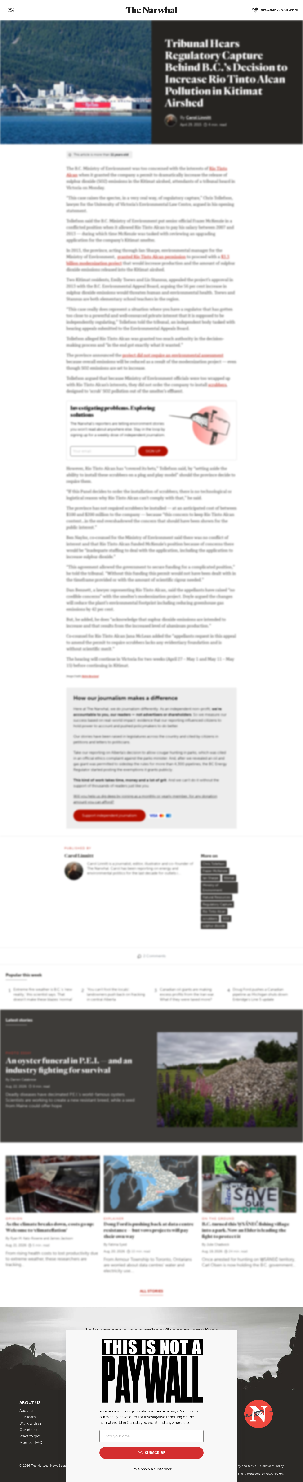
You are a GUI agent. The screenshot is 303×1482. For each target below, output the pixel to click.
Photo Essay (18, 1053)
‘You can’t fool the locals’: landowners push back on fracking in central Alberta (116, 994)
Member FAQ (30, 1442)
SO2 (226, 919)
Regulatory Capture (217, 904)
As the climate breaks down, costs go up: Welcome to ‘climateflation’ (50, 1227)
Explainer (114, 1218)
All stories (151, 1291)
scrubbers (217, 385)
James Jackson (61, 1238)
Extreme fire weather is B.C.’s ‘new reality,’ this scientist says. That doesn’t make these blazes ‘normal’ (43, 994)
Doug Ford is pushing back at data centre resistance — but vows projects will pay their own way (149, 1230)
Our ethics (28, 1429)
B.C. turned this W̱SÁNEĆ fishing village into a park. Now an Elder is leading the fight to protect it (245, 1230)
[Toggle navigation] (11, 10)
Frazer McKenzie (215, 871)
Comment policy (272, 1466)
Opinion (14, 1218)
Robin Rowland (90, 677)
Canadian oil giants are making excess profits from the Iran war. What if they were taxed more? (187, 994)
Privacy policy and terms (239, 1466)
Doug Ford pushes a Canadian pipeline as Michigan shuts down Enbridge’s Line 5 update (260, 994)
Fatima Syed (117, 1245)
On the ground (218, 1218)
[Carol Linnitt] (172, 120)
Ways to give (30, 1436)
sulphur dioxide (214, 926)
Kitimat (229, 878)
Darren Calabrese (23, 1080)
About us (26, 1410)
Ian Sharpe (210, 878)
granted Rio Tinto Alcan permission (151, 257)
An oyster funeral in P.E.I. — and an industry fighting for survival (69, 1065)
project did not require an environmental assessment (172, 356)
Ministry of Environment (212, 887)
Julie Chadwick (218, 1245)
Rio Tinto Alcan (214, 912)
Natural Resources (216, 897)
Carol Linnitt (198, 117)
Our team (27, 1417)
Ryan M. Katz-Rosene (26, 1238)
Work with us (30, 1423)
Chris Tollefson (214, 864)
